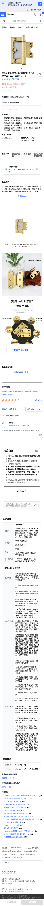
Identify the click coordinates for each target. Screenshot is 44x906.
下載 (40, 4)
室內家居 (12, 27)
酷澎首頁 (5, 27)
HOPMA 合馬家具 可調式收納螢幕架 (15, 807)
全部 (4, 21)
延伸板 (4, 787)
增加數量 (4, 109)
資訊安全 (13, 854)
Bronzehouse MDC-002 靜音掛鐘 (14, 804)
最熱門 (5, 409)
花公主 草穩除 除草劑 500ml (12, 802)
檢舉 (35, 505)
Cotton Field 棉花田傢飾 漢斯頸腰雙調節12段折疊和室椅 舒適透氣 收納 (20, 796)
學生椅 (12, 778)
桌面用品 (5, 778)
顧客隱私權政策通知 (30, 851)
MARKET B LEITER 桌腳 (11, 825)
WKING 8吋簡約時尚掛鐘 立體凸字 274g (16, 834)
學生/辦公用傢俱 (28, 27)
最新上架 (12, 409)
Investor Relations (16, 847)
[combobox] (33, 409)
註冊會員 (33, 10)
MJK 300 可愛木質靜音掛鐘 (12, 822)
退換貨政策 (5, 851)
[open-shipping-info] (21, 97)
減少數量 (16, 109)
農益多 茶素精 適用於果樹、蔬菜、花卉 (16, 813)
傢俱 (19, 27)
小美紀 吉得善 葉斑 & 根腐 (12, 810)
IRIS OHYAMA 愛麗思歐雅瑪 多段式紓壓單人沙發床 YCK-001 (20, 819)
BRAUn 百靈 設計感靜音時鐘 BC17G (15, 799)
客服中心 (40, 10)
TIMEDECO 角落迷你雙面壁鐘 (13, 837)
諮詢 (36, 451)
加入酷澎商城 (6, 857)
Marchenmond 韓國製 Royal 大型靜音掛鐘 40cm (19, 831)
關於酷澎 (4, 847)
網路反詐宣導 (18, 857)
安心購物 (4, 854)
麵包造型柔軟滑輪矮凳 (11, 828)
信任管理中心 (16, 851)
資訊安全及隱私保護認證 (27, 854)
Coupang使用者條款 (32, 847)
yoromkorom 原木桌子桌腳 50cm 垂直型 (16, 816)
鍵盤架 (11, 787)
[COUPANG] (8, 873)
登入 (28, 10)
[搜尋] (40, 21)
